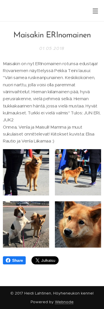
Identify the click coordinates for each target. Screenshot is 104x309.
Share (17, 260)
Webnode (64, 301)
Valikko (95, 11)
